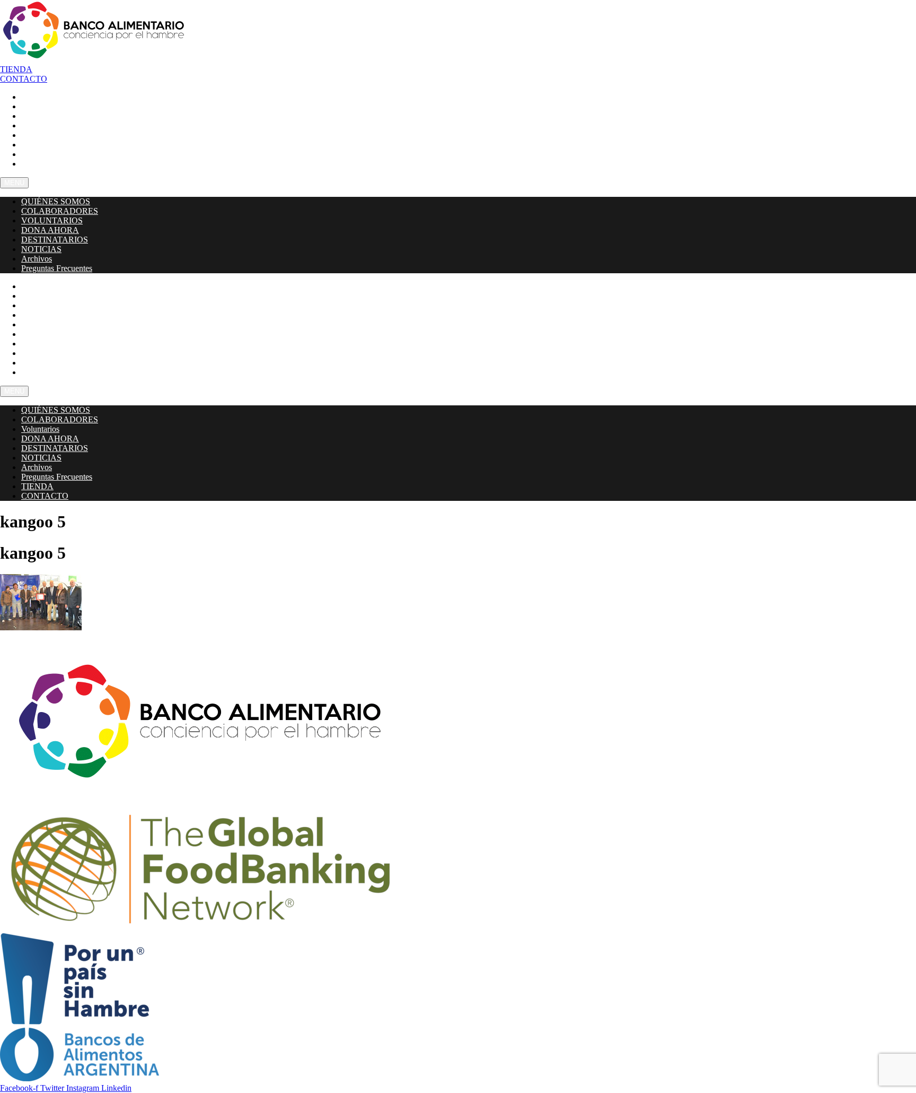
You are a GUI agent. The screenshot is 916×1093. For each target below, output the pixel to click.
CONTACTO (44, 372)
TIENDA (37, 486)
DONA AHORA (50, 230)
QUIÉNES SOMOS (55, 201)
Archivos (36, 258)
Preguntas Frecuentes (63, 163)
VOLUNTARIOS (52, 220)
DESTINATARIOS (54, 239)
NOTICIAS (41, 249)
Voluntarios (40, 428)
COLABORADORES (59, 210)
